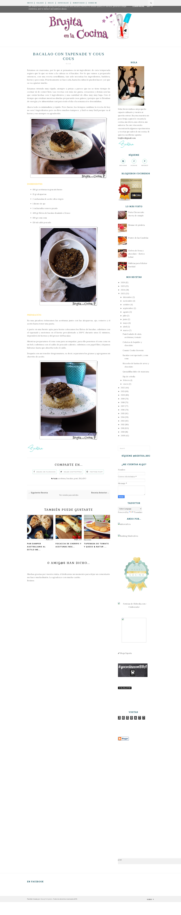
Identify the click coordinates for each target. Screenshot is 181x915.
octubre (126, 304)
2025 (123, 286)
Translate (138, 512)
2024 (123, 290)
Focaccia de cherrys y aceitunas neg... (68, 545)
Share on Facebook (46, 472)
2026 (123, 282)
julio (125, 315)
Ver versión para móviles (68, 495)
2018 (122, 402)
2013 (123, 421)
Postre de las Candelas (138, 238)
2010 (123, 432)
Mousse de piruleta (136, 225)
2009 (123, 435)
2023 (123, 293)
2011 (122, 428)
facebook (134, 165)
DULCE (51, 3)
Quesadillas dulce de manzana (136, 371)
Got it (150, 6)
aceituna (62, 478)
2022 (123, 387)
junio (125, 319)
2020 (123, 395)
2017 (122, 406)
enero (125, 384)
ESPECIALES (63, 3)
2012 (122, 424)
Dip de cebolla (129, 376)
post (76, 478)
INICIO (30, 3)
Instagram (123, 165)
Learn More (138, 6)
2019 (123, 399)
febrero (126, 380)
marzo (126, 330)
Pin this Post (96, 472)
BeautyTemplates (46, 899)
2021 (122, 391)
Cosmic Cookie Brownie (133, 350)
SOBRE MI (92, 3)
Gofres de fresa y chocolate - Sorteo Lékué (136, 253)
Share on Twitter (73, 472)
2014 (123, 417)
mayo (125, 323)
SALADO (40, 3)
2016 (123, 410)
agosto (126, 312)
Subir (149, 899)
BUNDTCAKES (79, 3)
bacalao (69, 478)
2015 (122, 413)
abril (125, 327)
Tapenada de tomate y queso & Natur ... (96, 545)
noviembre (128, 301)
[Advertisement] (134, 795)
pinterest (144, 165)
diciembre (127, 297)
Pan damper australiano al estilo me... (36, 546)
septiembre (128, 308)
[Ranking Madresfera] (128, 536)
